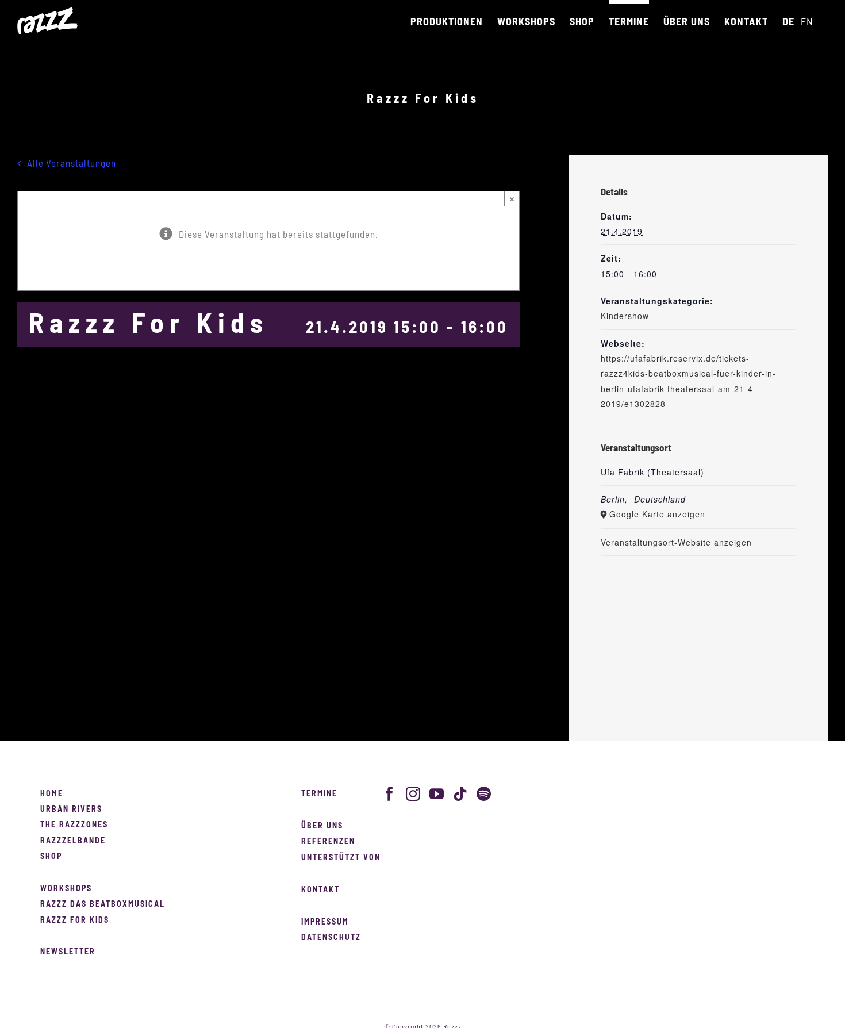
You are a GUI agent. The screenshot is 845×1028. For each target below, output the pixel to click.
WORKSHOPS (66, 889)
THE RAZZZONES (74, 825)
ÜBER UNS (322, 826)
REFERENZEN (328, 842)
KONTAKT (320, 890)
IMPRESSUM (325, 922)
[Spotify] (484, 794)
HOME (51, 794)
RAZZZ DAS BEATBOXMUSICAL (102, 904)
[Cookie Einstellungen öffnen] (25, 1013)
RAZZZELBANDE (73, 841)
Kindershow (625, 315)
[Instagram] (413, 794)
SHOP (51, 857)
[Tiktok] (460, 794)
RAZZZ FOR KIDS (74, 920)
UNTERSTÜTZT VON (341, 858)
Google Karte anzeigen (657, 514)
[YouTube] (436, 794)
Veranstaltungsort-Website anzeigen (676, 542)
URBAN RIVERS (71, 809)
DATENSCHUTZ (331, 938)
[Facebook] (389, 794)
